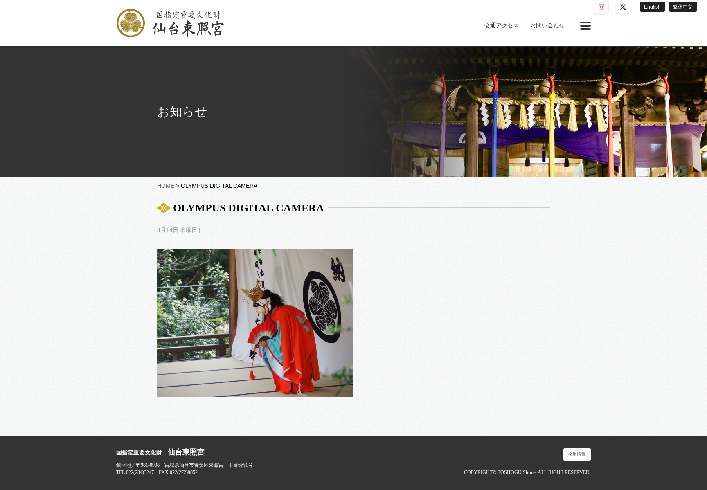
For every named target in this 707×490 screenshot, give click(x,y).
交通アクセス (501, 25)
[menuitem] (502, 26)
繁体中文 (683, 7)
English (652, 7)
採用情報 (577, 454)
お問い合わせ (547, 25)
